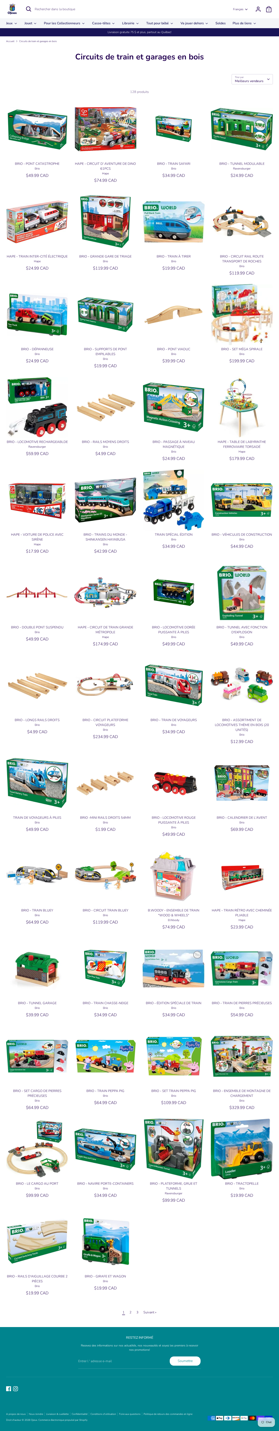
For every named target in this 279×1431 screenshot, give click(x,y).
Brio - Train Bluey (37, 910)
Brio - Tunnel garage (37, 1003)
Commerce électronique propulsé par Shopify (62, 1420)
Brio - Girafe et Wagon (105, 1276)
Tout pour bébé (158, 23)
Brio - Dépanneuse (37, 349)
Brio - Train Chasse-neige (105, 1003)
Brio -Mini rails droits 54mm (105, 817)
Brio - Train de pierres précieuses (242, 1003)
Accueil (10, 41)
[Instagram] (15, 1388)
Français (238, 9)
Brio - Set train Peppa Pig (173, 1091)
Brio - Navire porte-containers (105, 1183)
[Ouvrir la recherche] (29, 9)
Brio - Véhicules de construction (242, 534)
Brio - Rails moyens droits (105, 442)
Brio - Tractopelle (242, 1183)
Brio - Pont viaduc (173, 349)
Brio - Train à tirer (174, 256)
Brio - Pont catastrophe (37, 164)
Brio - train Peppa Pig (105, 1091)
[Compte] (258, 9)
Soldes (220, 23)
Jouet (29, 23)
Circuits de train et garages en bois (38, 41)
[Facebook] (8, 1388)
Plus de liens (242, 23)
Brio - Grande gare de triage (105, 256)
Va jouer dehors (193, 23)
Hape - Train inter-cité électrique (37, 256)
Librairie (128, 23)
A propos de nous (16, 1414)
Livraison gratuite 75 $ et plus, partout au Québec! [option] (139, 32)
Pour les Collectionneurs (62, 23)
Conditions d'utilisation (103, 1414)
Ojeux (34, 1420)
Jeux (9, 23)
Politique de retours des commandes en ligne (168, 1414)
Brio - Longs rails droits (37, 720)
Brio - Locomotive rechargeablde (37, 442)
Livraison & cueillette (57, 1414)
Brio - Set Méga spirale (241, 349)
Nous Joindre (36, 1414)
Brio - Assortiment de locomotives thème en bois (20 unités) (242, 725)
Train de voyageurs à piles (37, 817)
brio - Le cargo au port (37, 1183)
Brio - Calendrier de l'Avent (242, 817)
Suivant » (149, 1312)
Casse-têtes (101, 23)
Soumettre (185, 1361)
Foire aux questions (130, 1414)
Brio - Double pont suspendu (37, 627)
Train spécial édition (174, 534)
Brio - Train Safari (173, 164)
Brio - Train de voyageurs (174, 720)
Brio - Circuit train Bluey (105, 910)
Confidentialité (79, 1414)
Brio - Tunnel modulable (241, 164)
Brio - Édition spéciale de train (173, 1003)
